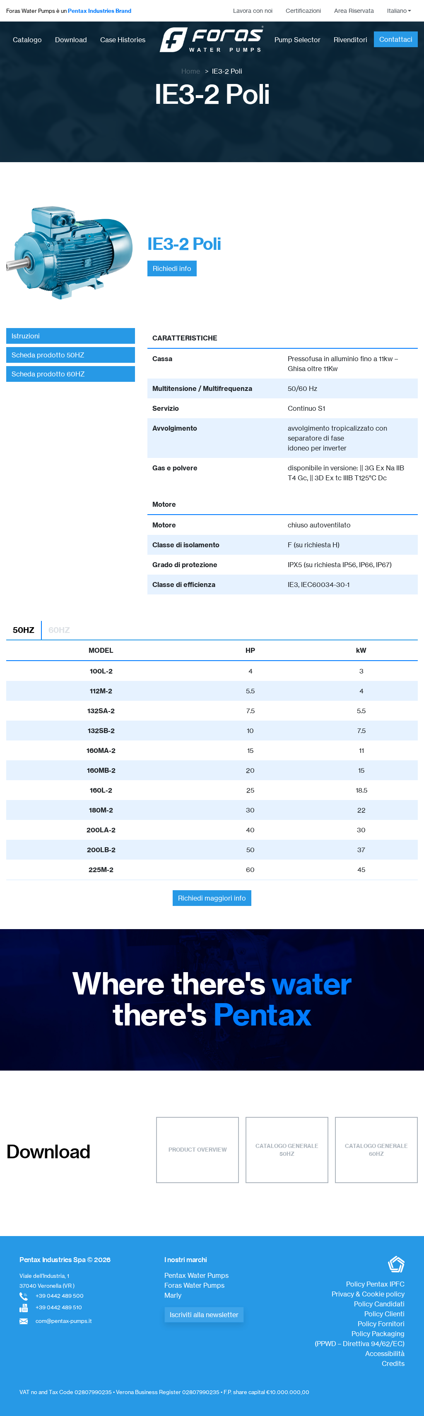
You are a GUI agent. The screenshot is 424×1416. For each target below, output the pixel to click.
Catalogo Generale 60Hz (376, 1150)
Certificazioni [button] (303, 10)
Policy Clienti (384, 1314)
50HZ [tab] (23, 630)
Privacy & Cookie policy (368, 1294)
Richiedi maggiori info (212, 898)
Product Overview (198, 1149)
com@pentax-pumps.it (64, 1321)
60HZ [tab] (59, 630)
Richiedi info (172, 268)
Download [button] (71, 40)
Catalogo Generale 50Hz (286, 1150)
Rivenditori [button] (350, 40)
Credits (393, 1363)
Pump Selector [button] (297, 40)
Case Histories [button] (122, 40)
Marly (172, 1295)
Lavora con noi (252, 10)
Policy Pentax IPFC (375, 1284)
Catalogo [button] (27, 40)
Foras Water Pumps (194, 1285)
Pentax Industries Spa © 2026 (65, 1259)
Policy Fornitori (381, 1324)
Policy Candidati (379, 1304)
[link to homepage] (212, 39)
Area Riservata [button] (354, 10)
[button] (399, 10)
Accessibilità (385, 1353)
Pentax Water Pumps (196, 1275)
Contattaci (395, 39)
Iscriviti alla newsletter (204, 1315)
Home (190, 71)
